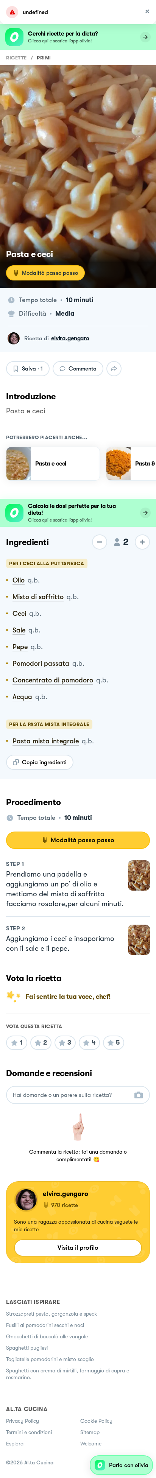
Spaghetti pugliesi (27, 1348)
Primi (44, 58)
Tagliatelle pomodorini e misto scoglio (50, 1359)
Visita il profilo (78, 1247)
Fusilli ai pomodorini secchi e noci (45, 1325)
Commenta (83, 368)
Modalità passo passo (50, 272)
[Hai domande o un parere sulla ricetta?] (71, 1095)
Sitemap (90, 1432)
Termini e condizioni (29, 1432)
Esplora (14, 1444)
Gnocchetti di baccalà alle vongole (47, 1336)
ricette (16, 58)
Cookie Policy (96, 1421)
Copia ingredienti (44, 762)
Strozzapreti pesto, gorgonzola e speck (51, 1314)
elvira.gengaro (70, 338)
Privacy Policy (22, 1421)
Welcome (90, 1444)
